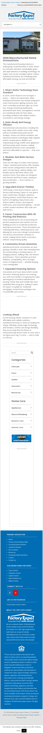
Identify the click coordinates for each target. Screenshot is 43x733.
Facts (13, 373)
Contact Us (12, 560)
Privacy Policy (21, 717)
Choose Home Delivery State (18, 542)
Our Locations (13, 550)
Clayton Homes (13, 576)
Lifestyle (15, 366)
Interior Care (17, 427)
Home (10, 539)
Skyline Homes (13, 581)
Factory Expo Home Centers (10, 2)
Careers (11, 558)
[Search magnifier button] (32, 352)
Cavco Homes (13, 571)
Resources (16, 392)
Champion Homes (14, 573)
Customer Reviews (14, 547)
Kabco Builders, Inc (14, 578)
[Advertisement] (21, 304)
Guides (14, 379)
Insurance (15, 386)
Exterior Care (17, 421)
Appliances (16, 408)
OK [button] (24, 731)
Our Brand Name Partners (17, 545)
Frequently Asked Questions (17, 555)
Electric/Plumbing (19, 414)
